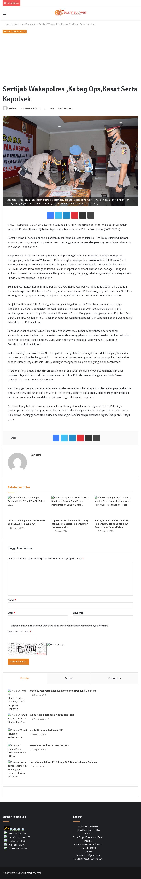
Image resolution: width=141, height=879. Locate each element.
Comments (114, 678)
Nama (12, 599)
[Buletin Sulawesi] (70, 13)
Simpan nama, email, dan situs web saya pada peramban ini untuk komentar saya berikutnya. (60, 625)
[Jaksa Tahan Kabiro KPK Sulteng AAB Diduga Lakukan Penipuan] (17, 769)
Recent (68, 678)
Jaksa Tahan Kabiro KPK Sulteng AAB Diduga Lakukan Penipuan (63, 762)
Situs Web (78, 612)
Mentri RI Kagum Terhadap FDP (46, 730)
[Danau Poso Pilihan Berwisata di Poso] (17, 751)
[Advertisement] (70, 59)
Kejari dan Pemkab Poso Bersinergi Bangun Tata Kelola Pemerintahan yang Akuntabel (70, 524)
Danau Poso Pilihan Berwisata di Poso (49, 745)
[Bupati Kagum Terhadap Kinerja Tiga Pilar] (17, 719)
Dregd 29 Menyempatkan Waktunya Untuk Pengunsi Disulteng (62, 690)
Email (11, 612)
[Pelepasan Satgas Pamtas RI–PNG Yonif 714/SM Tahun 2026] (27, 506)
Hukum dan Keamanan (25, 24)
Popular (24, 678)
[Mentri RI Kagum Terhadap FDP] (17, 734)
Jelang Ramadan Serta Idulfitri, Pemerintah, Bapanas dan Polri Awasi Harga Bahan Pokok (111, 524)
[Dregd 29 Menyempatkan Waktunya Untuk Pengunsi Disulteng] (17, 700)
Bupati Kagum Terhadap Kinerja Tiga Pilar (51, 714)
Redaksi (12, 108)
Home (7, 24)
